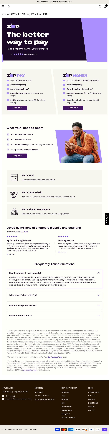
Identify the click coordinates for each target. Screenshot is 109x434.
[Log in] (100, 6)
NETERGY (34, 429)
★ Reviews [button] (107, 219)
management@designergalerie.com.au (17, 399)
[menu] (3, 6)
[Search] (9, 6)
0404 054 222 (10, 396)
